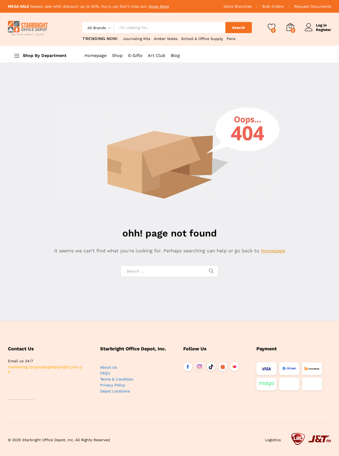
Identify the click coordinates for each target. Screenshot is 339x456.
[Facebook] (187, 366)
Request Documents (312, 6)
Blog (175, 55)
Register (323, 30)
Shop (117, 55)
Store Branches (238, 6)
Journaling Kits (136, 39)
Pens (231, 39)
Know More (159, 6)
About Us (108, 367)
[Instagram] (199, 366)
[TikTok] (211, 366)
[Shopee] (222, 366)
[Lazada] (234, 366)
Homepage (95, 55)
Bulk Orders (273, 6)
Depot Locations (115, 391)
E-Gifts (135, 55)
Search (238, 27)
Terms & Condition (116, 379)
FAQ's (105, 373)
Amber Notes (165, 39)
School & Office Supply (202, 39)
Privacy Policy (112, 385)
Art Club (156, 55)
